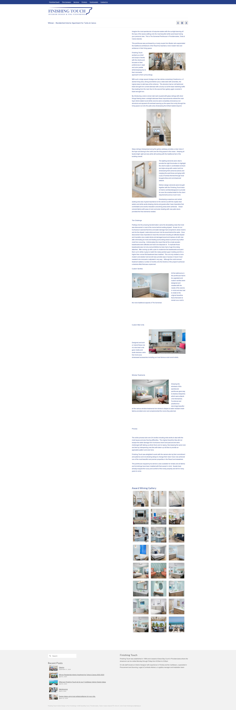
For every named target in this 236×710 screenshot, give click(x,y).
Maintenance (63, 689)
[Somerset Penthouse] (178, 23)
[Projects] (182, 23)
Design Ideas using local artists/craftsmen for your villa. (77, 696)
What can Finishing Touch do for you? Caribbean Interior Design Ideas (82, 682)
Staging (61, 667)
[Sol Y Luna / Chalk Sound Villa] (186, 23)
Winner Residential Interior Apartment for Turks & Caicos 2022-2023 (81, 675)
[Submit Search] (50, 656)
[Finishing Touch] (70, 11)
